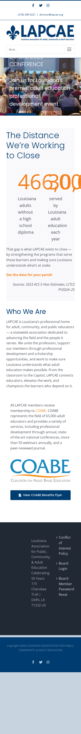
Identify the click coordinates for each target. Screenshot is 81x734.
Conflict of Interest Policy (65, 545)
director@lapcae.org (51, 14)
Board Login (63, 566)
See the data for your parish (29, 274)
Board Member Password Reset (66, 586)
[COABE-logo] (40, 461)
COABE (41, 410)
